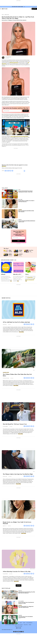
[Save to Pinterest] (7, 170)
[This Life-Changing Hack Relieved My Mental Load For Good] (10, 224)
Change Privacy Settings (18, 626)
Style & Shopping (21, 601)
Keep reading (21, 331)
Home (3, 14)
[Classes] (30, 267)
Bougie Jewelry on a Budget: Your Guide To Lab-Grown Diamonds (26, 201)
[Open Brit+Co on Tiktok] (21, 631)
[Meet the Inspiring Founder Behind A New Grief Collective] (10, 214)
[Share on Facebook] (5, 170)
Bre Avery (5, 324)
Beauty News (20, 199)
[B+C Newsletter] (18, 267)
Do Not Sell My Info (29, 622)
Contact (24, 622)
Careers (21, 622)
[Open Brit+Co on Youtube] (18, 631)
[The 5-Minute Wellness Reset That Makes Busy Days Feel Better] (18, 358)
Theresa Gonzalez (6, 378)
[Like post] (24, 171)
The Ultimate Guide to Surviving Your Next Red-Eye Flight (18, 474)
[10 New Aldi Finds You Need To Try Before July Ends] (18, 310)
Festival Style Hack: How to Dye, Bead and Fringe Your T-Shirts (26, 603)
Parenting (20, 219)
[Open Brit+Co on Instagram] (17, 631)
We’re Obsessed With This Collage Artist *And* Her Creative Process (25, 607)
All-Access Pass (30, 277)
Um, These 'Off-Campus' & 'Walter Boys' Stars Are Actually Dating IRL (31, 251)
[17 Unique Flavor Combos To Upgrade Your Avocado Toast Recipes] (16, 255)
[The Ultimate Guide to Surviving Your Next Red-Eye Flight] (18, 459)
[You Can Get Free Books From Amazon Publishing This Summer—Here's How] (10, 194)
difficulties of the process (13, 62)
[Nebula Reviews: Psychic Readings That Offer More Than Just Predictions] (10, 595)
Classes (27, 274)
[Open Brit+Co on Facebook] (13, 631)
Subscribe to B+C (17, 274)
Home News (20, 615)
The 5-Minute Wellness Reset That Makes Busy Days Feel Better (17, 375)
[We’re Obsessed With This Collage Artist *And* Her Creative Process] (10, 609)
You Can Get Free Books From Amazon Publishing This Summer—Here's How (25, 191)
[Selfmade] (6, 267)
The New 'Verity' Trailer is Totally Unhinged (21, 251)
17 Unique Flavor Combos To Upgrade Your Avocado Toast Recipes (21, 255)
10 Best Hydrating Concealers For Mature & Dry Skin (10, 251)
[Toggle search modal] (30, 8)
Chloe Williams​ (6, 426)
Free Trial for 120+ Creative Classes (17, 6)
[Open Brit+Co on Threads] (20, 631)
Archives (30, 624)
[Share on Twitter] (9, 170)
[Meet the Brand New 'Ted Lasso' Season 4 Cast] (18, 411)
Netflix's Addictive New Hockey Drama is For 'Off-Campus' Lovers (10, 255)
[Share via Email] (10, 170)
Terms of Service (20, 624)
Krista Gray (5, 476)
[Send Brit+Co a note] (23, 631)
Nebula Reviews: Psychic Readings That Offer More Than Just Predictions (26, 592)
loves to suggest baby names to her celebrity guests (19, 136)
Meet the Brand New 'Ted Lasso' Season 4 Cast (15, 424)
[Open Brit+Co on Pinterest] (15, 631)
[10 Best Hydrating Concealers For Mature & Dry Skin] (6, 251)
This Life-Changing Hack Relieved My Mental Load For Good (26, 221)
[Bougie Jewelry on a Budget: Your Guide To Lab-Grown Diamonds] (10, 203)
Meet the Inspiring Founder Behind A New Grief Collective (26, 211)
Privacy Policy (26, 624)
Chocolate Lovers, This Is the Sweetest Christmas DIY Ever (25, 617)
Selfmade (3, 274)
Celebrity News (7, 14)
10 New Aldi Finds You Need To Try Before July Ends (16, 322)
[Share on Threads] (12, 170)
